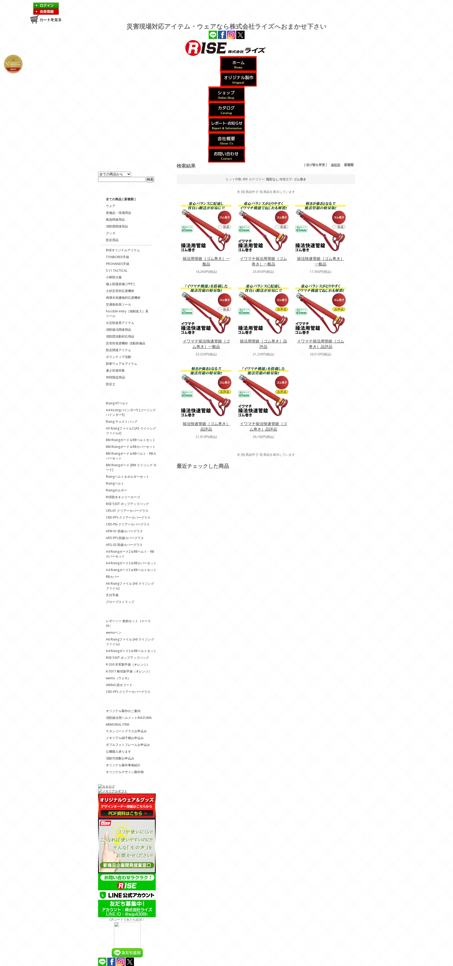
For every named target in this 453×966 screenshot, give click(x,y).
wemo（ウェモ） (118, 678)
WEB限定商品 (115, 377)
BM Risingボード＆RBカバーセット (130, 446)
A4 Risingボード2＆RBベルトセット (131, 570)
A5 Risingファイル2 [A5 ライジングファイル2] (131, 430)
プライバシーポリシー (166, 209)
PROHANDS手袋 (117, 264)
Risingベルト (115, 483)
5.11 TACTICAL (116, 270)
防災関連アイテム (118, 350)
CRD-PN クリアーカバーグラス (128, 524)
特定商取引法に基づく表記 (166, 221)
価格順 (335, 164)
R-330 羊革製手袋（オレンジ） (128, 664)
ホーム (165, 164)
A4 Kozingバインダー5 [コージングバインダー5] (131, 412)
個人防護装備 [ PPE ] (120, 284)
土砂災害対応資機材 (120, 291)
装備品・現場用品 (118, 212)
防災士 (110, 384)
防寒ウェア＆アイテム (121, 363)
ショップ (165, 179)
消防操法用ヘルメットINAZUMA (129, 717)
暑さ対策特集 (115, 370)
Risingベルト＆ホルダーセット (127, 476)
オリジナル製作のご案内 (123, 711)
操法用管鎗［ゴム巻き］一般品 (206, 261)
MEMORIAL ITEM (117, 724)
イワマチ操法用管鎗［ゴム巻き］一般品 (263, 261)
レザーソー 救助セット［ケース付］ (128, 623)
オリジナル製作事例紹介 (123, 765)
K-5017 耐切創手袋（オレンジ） (129, 671)
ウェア (110, 206)
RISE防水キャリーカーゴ (123, 497)
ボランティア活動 (118, 357)
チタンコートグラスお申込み (126, 731)
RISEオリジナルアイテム (123, 250)
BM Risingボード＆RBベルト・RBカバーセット (131, 455)
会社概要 (165, 202)
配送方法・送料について (166, 261)
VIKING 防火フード (119, 685)
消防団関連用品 (117, 226)
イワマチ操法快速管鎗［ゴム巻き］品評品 (263, 426)
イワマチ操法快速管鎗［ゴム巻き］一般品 (206, 343)
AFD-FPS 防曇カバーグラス (125, 538)
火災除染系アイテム (120, 323)
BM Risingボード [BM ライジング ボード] (131, 467)
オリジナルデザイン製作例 (125, 772)
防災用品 (112, 240)
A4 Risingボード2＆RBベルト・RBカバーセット (130, 553)
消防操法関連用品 (118, 329)
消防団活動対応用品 (120, 336)
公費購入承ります (118, 751)
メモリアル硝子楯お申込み (125, 738)
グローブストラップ (120, 602)
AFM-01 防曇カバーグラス (124, 531)
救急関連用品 (115, 219)
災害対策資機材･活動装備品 (125, 343)
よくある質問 (167, 270)
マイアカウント (166, 233)
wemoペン (113, 632)
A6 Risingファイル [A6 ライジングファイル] (130, 585)
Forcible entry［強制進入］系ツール (127, 313)
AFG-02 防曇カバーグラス (124, 544)
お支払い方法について (166, 252)
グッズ (110, 233)
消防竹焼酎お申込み (120, 758)
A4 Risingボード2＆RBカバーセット (131, 563)
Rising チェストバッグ (121, 421)
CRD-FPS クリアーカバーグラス (128, 517)
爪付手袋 (112, 595)
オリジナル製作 (166, 171)
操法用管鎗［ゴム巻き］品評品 (263, 343)
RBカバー (112, 576)
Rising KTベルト (117, 403)
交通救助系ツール (118, 304)
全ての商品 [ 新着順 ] (121, 199)
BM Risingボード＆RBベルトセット (130, 440)
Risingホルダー (116, 490)
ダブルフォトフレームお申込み (128, 744)
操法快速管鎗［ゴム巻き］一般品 (320, 261)
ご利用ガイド (167, 242)
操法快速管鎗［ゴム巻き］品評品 (206, 426)
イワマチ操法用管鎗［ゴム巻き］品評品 (320, 343)
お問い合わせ (166, 278)
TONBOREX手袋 (117, 257)
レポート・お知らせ (166, 195)
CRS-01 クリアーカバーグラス (127, 510)
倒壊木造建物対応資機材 (123, 297)
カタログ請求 (167, 186)
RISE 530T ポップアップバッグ (127, 504)
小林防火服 (114, 277)
